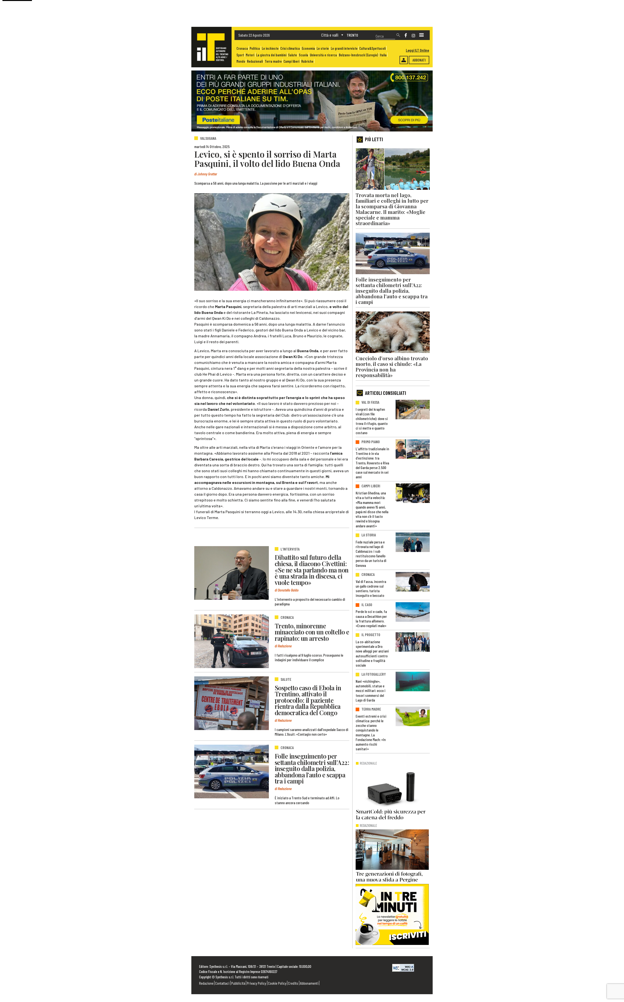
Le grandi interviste (344, 48)
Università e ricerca (323, 55)
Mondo (240, 61)
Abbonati (419, 60)
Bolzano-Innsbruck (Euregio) (358, 55)
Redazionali (255, 61)
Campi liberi (291, 61)
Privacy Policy (256, 983)
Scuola (303, 55)
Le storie (323, 48)
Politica (255, 48)
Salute (292, 55)
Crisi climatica (290, 48)
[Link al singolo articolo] (231, 573)
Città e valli (329, 35)
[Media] (421, 35)
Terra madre (273, 61)
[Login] (404, 60)
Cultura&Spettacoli (372, 48)
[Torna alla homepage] (211, 47)
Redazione (206, 983)
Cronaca (242, 48)
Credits (293, 983)
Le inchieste (270, 48)
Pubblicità (238, 983)
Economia (308, 48)
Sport (240, 55)
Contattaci (222, 983)
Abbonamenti (309, 983)
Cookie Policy (277, 983)
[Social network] (406, 35)
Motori (250, 55)
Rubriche (307, 61)
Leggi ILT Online (417, 50)
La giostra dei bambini (271, 55)
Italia (383, 55)
